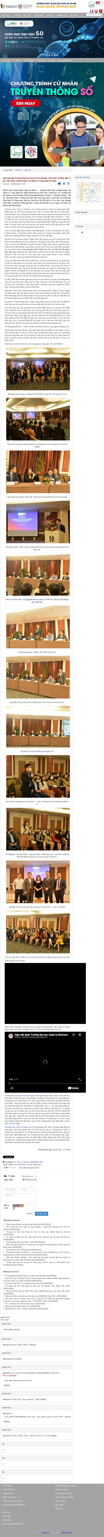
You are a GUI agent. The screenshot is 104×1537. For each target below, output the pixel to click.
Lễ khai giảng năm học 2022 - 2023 (20, 1242)
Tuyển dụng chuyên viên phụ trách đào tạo (23, 1224)
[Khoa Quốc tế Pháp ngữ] (17, 6)
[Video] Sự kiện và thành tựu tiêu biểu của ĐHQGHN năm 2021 (30, 1296)
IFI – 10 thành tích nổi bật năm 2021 (19, 1304)
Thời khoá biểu (61, 1489)
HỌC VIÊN (73, 15)
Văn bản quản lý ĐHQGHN (14, 1505)
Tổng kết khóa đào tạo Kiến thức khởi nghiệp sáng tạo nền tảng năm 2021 (37, 1291)
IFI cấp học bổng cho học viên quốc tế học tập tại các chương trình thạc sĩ (38, 1237)
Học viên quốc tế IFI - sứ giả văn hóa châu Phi (23, 1283)
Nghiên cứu (61, 15)
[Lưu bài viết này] (69, 184)
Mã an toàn (6, 1206)
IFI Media (79, 226)
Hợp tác (50, 15)
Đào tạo (27, 15)
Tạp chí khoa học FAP (64, 1497)
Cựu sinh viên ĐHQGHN (13, 1524)
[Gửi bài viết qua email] (59, 184)
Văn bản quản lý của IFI (13, 1501)
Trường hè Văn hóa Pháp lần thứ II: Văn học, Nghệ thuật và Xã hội (38, 1232)
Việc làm (58, 1509)
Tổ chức (16, 15)
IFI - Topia (16, 60)
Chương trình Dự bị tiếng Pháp (18, 1250)
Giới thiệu (6, 15)
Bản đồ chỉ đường (83, 177)
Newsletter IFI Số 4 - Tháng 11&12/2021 (21, 1309)
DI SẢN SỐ (5, 60)
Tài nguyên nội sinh (63, 1493)
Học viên (7, 1516)
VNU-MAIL (7, 1486)
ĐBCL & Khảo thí (64, 60)
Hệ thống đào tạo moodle (65, 1486)
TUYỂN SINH (38, 15)
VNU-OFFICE (8, 1489)
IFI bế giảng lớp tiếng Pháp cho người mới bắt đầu (25, 1276)
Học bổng (59, 1505)
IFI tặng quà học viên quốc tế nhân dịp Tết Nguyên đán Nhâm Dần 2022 (38, 1286)
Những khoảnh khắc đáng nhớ (17, 1306)
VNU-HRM (7, 1493)
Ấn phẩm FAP (29, 60)
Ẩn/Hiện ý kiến (31, 1180)
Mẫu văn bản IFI (10, 1497)
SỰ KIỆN (51, 60)
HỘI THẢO (41, 60)
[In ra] (64, 184)
